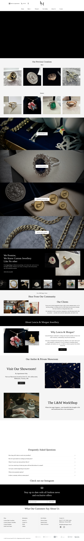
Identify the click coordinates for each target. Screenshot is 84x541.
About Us (53, 9)
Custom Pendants (7, 524)
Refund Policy (44, 522)
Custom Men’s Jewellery (9, 520)
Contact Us (24, 522)
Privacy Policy (44, 520)
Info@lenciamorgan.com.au (65, 524)
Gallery (23, 526)
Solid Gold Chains (42, 232)
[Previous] (4, 77)
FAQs (23, 524)
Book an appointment (15, 3)
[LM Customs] (42, 3)
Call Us (24, 3)
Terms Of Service (44, 524)
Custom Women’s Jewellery (10, 522)
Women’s (37, 9)
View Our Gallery (8, 271)
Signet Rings (9, 265)
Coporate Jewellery (42, 199)
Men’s (29, 9)
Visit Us (21, 383)
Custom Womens (42, 166)
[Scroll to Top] (81, 534)
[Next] (80, 77)
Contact (61, 9)
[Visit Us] (28, 3)
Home (22, 9)
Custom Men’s (42, 133)
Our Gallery (45, 9)
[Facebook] (60, 527)
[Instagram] (64, 527)
